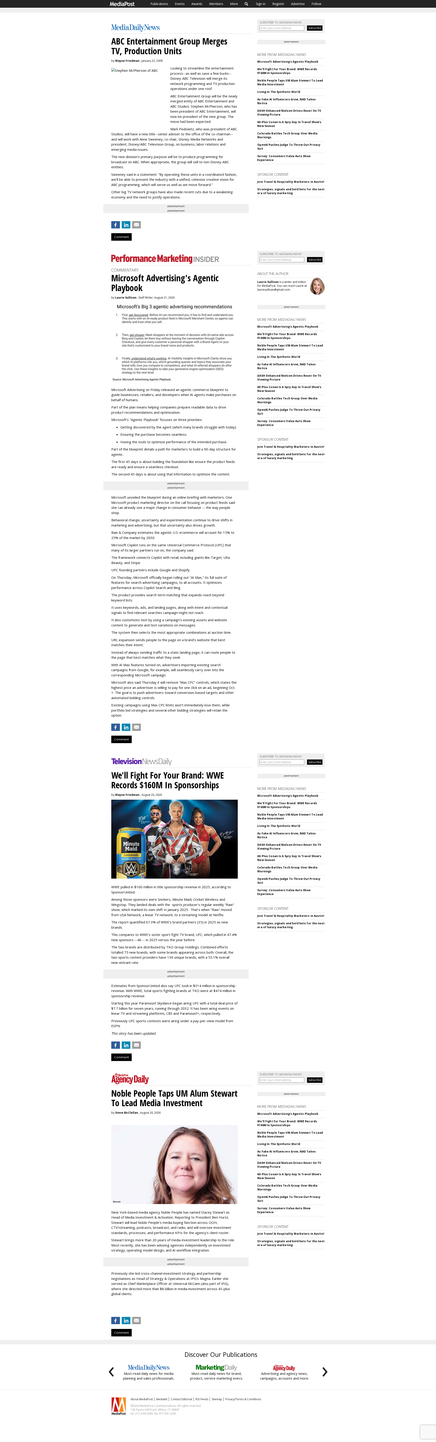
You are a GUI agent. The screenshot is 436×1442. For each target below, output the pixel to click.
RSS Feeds (202, 1399)
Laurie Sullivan (125, 297)
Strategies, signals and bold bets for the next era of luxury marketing (291, 191)
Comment (121, 237)
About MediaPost (142, 1399)
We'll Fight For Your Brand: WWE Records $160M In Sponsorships (287, 71)
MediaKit (161, 1399)
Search (246, 4)
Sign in (260, 4)
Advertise (298, 4)
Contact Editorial (181, 1399)
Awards (196, 4)
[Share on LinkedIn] (126, 224)
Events (180, 4)
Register (278, 4)
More (234, 4)
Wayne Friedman (127, 61)
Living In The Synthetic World (278, 92)
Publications (159, 4)
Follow (316, 4)
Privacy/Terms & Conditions (243, 1399)
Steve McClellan (126, 1113)
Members (216, 4)
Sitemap (217, 1399)
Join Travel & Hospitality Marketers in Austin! (290, 182)
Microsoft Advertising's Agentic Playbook (287, 62)
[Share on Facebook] (115, 224)
